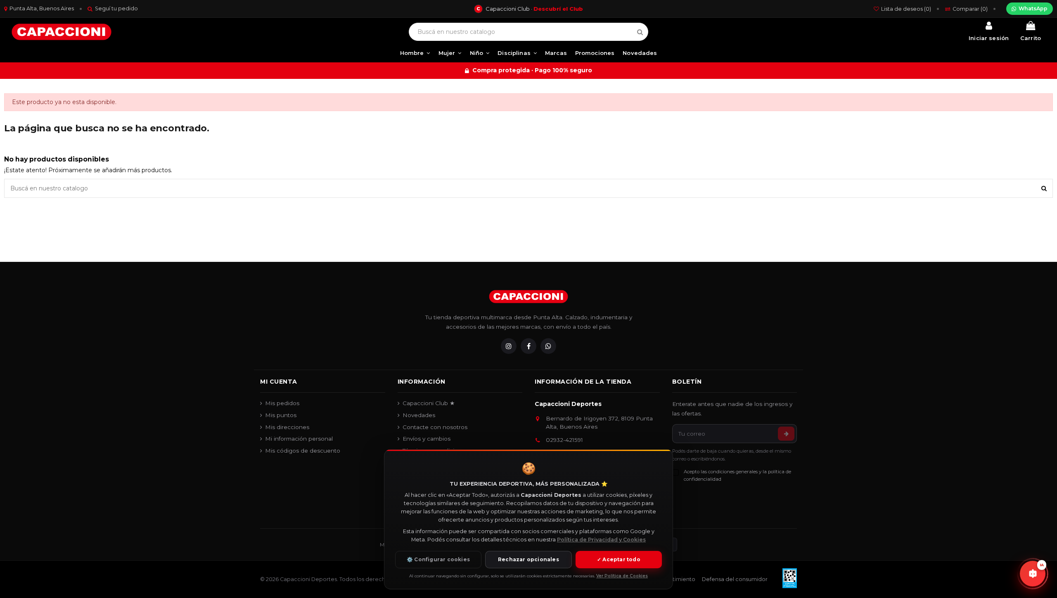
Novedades (419, 415)
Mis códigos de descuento (302, 450)
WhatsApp (1033, 8)
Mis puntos (280, 415)
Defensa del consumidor (735, 579)
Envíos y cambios (426, 438)
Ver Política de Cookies (622, 576)
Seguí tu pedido (116, 8)
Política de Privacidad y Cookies (601, 539)
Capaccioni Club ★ (429, 403)
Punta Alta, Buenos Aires (41, 8)
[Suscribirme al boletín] (786, 434)
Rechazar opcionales (528, 559)
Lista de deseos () (906, 9)
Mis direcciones (287, 427)
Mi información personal (299, 438)
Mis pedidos (282, 403)
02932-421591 (564, 440)
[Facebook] (528, 346)
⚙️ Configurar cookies (438, 559)
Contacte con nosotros (435, 427)
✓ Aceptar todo (618, 559)
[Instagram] (509, 346)
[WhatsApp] (548, 346)
